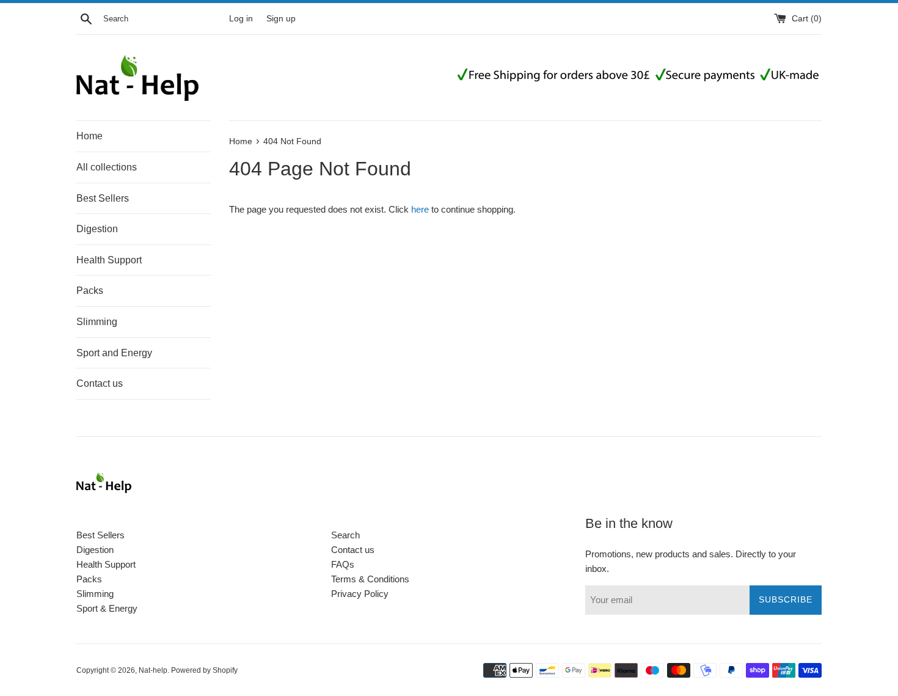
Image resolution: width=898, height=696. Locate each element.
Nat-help (153, 670)
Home (89, 136)
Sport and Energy (114, 353)
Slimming (96, 322)
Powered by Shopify (204, 670)
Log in (241, 18)
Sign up (281, 18)
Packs (89, 290)
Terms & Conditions (370, 579)
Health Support (109, 260)
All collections (106, 167)
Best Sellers (102, 198)
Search (345, 535)
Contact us (99, 383)
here (420, 209)
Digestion (97, 229)
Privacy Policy (360, 593)
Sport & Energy (106, 608)
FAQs (342, 564)
